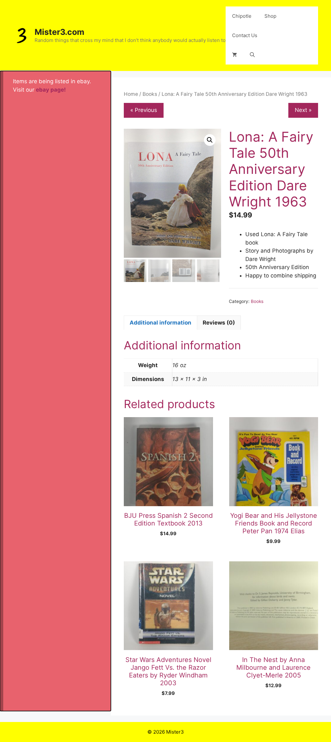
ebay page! (51, 89)
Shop (270, 16)
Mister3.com (59, 32)
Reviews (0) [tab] (219, 322)
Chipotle (241, 16)
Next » (303, 110)
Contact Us (244, 35)
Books (150, 94)
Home (131, 94)
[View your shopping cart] (234, 55)
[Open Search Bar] (252, 55)
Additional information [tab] (160, 322)
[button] (210, 140)
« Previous (143, 110)
